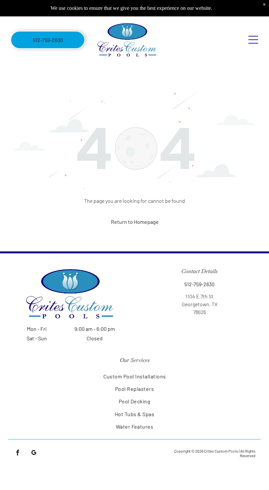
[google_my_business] (34, 453)
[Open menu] (253, 40)
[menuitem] (134, 376)
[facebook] (17, 453)
